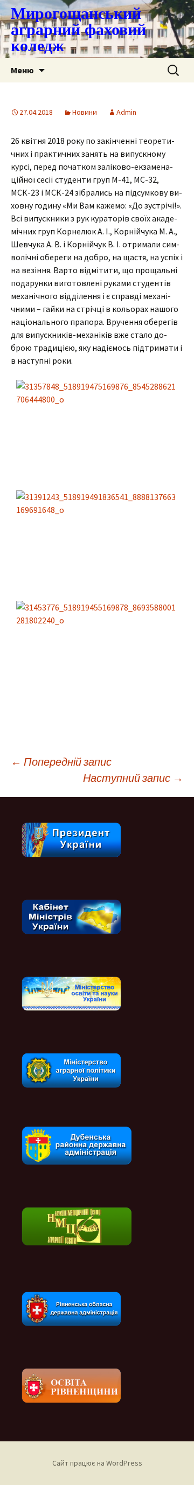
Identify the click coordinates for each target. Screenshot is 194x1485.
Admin (126, 112)
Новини (84, 112)
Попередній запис (61, 761)
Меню (22, 70)
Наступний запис (133, 778)
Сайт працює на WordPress (97, 1463)
